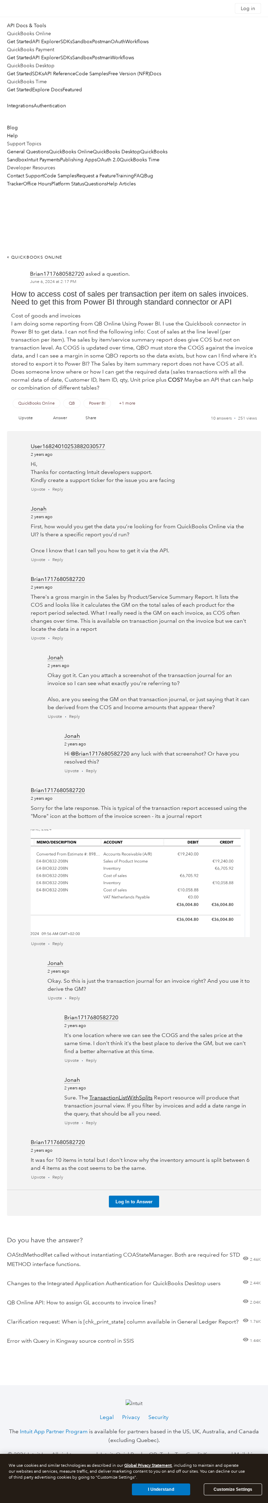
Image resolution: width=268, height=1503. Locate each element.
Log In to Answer (134, 1201)
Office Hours (37, 184)
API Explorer (46, 41)
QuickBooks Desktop (116, 151)
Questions (95, 184)
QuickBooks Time (139, 159)
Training (125, 175)
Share (90, 418)
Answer (60, 418)
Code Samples (91, 73)
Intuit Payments (43, 159)
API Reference (59, 73)
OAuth (118, 41)
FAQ (139, 175)
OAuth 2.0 (108, 159)
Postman (101, 41)
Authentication (50, 105)
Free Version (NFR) (129, 73)
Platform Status (67, 184)
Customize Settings (233, 1489)
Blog (12, 127)
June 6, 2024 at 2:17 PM (53, 281)
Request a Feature (96, 175)
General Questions (28, 151)
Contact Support (25, 175)
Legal (107, 1417)
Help (12, 135)
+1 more (127, 403)
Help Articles (121, 184)
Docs (155, 73)
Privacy (131, 1417)
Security (158, 1417)
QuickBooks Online (71, 151)
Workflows (137, 41)
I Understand (161, 1489)
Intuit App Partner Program (54, 1431)
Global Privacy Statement (148, 1465)
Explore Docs (47, 89)
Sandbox (82, 41)
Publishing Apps (78, 159)
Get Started (19, 41)
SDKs (66, 41)
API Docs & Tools (26, 25)
